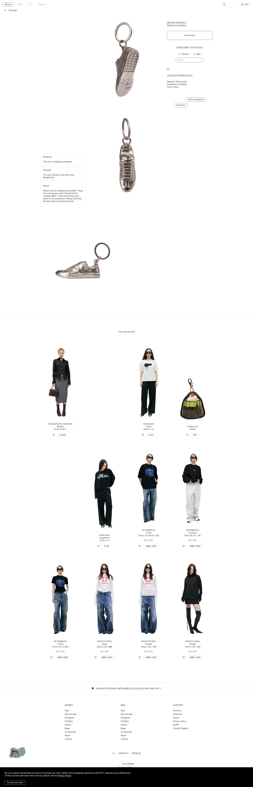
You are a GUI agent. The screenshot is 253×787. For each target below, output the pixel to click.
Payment (177, 710)
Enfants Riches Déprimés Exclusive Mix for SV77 (128, 688)
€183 (151, 657)
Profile (136, 753)
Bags (67, 728)
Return (176, 718)
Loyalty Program (180, 728)
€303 (151, 546)
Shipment (177, 714)
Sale (67, 710)
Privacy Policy (64, 775)
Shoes (68, 725)
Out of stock (189, 35)
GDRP (176, 725)
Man (199, 54)
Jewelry (68, 739)
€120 (150, 435)
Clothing (69, 721)
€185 (106, 546)
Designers (69, 718)
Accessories (70, 732)
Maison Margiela (177, 23)
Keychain (181, 105)
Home (67, 735)
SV (30, 4)
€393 (195, 546)
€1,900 (62, 435)
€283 (63, 657)
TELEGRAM (128, 764)
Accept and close (15, 782)
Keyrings (13, 10)
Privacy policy (179, 721)
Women (8, 4)
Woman (185, 54)
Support (41, 4)
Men (20, 4)
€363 (107, 657)
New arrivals (70, 714)
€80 (195, 435)
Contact (123, 753)
